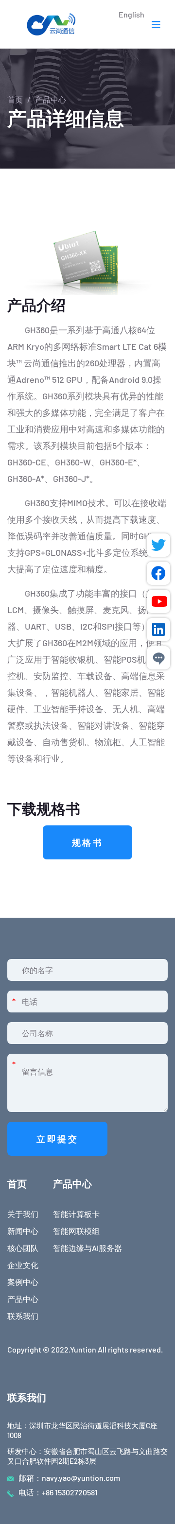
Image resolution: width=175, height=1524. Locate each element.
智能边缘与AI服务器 (87, 1247)
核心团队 (22, 1247)
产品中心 (22, 1298)
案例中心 (22, 1281)
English (131, 14)
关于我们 (22, 1213)
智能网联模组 (76, 1230)
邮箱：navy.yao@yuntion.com (69, 1477)
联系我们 (22, 1315)
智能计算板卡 (76, 1213)
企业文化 (22, 1264)
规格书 (88, 842)
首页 (15, 99)
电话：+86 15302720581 (58, 1492)
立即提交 (57, 1138)
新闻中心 (22, 1230)
